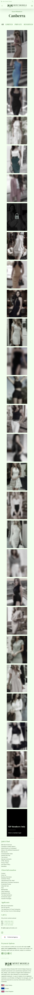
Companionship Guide (7, 853)
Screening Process (6, 884)
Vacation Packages (6, 898)
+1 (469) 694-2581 (9, 923)
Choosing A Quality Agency (8, 846)
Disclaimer (4, 866)
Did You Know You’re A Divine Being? (10, 911)
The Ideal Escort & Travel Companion (10, 909)
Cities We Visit (5, 886)
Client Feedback (5, 891)
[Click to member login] (17, 217)
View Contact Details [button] (7, 1)
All (2, 24)
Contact (3, 873)
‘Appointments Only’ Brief (7, 880)
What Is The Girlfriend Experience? (10, 850)
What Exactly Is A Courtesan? (9, 848)
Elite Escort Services (6, 844)
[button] (2, 5)
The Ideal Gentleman (6, 895)
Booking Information (6, 877)
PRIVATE (18, 24)
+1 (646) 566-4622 (8, 921)
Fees (2, 887)
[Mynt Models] (17, 5)
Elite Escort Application (7, 905)
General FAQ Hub (5, 855)
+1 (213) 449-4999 (8, 925)
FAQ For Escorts (5, 907)
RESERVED (28, 24)
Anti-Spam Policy (5, 864)
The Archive (4, 857)
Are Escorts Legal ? (6, 896)
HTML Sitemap (5, 860)
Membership (4, 889)
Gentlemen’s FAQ (5, 893)
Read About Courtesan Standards (10, 882)
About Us (3, 875)
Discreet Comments (6, 859)
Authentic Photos (5, 878)
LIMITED (9, 24)
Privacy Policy (5, 862)
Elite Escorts (4, 852)
